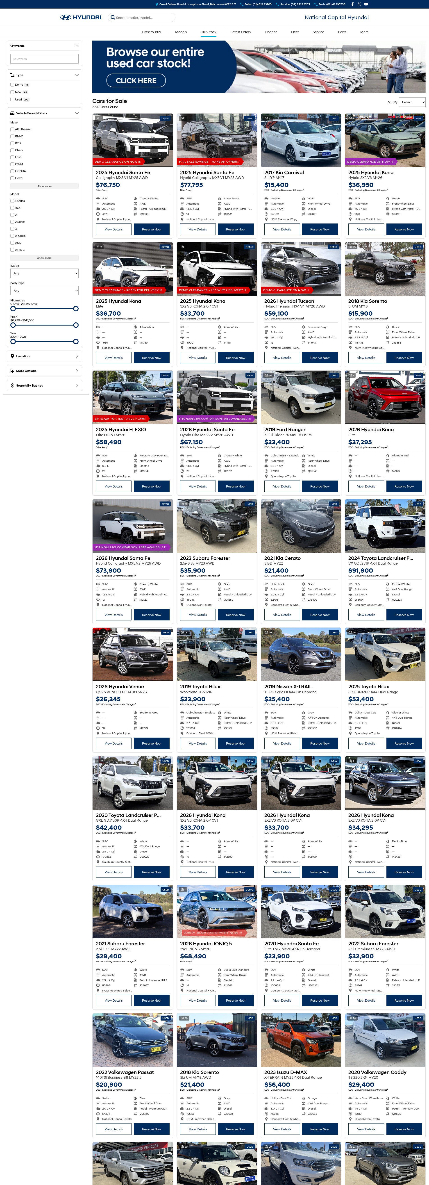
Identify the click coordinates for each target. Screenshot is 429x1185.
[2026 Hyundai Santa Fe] (217, 397)
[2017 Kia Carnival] (301, 140)
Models (181, 32)
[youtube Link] (366, 4)
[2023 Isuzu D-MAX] (301, 1040)
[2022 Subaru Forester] (217, 526)
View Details (114, 229)
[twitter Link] (359, 4)
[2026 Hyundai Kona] (385, 397)
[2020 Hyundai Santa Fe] (301, 912)
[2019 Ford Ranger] (301, 397)
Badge (14, 265)
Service (318, 32)
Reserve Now (151, 229)
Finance (271, 32)
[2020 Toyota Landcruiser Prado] (133, 783)
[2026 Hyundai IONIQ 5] (217, 912)
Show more (44, 186)
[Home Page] (80, 17)
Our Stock (208, 32)
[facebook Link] (352, 4)
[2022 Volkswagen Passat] (133, 1040)
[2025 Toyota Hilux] (385, 654)
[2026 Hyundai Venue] (133, 654)
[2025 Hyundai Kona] (385, 140)
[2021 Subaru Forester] (133, 912)
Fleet (295, 32)
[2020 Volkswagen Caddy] (385, 1040)
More (364, 32)
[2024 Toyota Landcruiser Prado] (385, 526)
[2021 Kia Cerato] (301, 526)
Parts (342, 32)
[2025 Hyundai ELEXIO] (133, 397)
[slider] (13, 308)
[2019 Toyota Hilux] (217, 654)
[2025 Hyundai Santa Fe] (133, 140)
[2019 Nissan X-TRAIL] (301, 654)
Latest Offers (240, 32)
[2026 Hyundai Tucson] (301, 269)
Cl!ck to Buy (151, 32)
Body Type (17, 283)
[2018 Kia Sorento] (385, 269)
